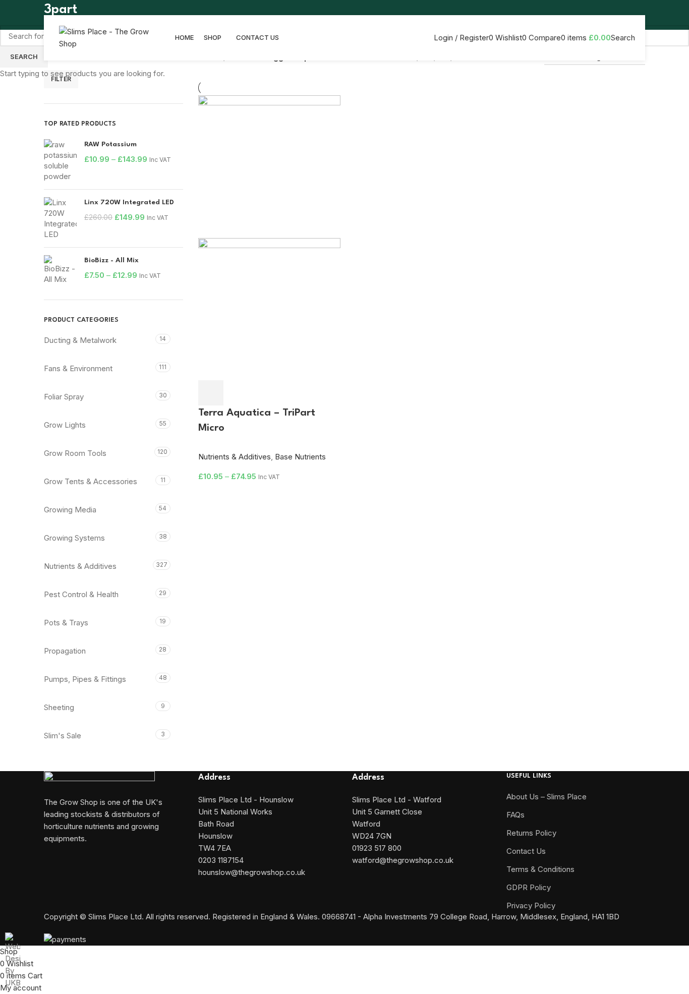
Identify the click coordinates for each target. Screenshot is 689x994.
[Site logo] (104, 37)
